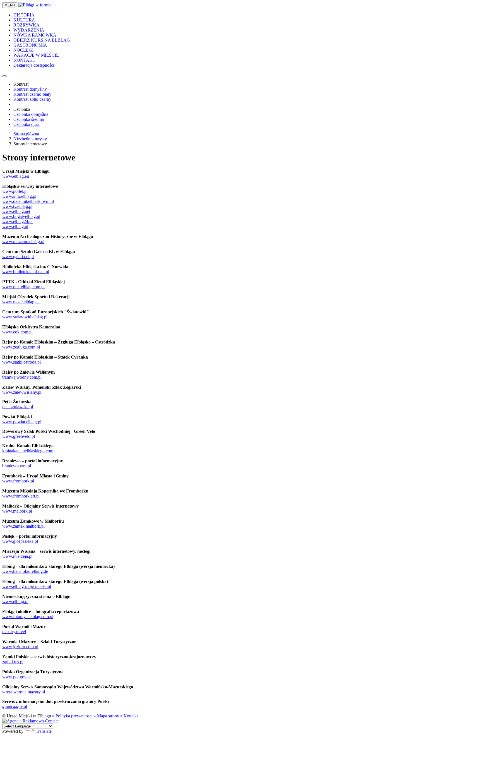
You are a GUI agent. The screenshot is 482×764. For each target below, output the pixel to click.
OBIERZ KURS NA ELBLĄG (41, 40)
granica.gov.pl (14, 706)
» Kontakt (129, 715)
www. (7, 436)
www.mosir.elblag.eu (21, 301)
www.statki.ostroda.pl (21, 362)
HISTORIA (24, 15)
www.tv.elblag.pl (17, 206)
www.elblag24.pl (17, 221)
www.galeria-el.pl (18, 256)
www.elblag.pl (15, 226)
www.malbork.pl (17, 511)
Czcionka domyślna (30, 114)
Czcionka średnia (28, 119)
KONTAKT (24, 60)
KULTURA (24, 20)
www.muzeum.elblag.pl (23, 241)
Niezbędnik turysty (30, 138)
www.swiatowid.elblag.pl (24, 316)
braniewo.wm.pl (16, 465)
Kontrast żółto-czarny (32, 99)
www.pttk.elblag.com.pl (23, 286)
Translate (44, 731)
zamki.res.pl (12, 661)
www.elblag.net (16, 211)
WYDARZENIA (28, 30)
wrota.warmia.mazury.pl (23, 691)
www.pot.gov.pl (16, 676)
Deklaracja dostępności (33, 65)
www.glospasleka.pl (20, 541)
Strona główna (26, 133)
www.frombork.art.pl (21, 496)
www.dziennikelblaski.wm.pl (28, 201)
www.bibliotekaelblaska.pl (25, 271)
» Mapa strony (106, 715)
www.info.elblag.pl (19, 196)
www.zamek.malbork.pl (23, 526)
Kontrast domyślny (30, 89)
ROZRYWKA (26, 25)
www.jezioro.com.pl (20, 646)
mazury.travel (14, 631)
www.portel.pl (15, 191)
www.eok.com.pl (17, 332)
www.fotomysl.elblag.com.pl (27, 616)
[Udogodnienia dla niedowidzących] (4, 76)
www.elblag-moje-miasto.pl (26, 586)
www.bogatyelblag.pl (21, 216)
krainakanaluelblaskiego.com (27, 450)
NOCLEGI (23, 50)
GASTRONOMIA (30, 45)
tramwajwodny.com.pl (22, 377)
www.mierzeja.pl (17, 556)
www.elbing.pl (15, 601)
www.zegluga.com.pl (21, 347)
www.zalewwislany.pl (21, 392)
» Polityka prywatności (72, 715)
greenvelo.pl (24, 436)
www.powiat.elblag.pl (21, 421)
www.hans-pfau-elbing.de (25, 571)
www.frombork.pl (18, 481)
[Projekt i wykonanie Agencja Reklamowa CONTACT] (30, 721)
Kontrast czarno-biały (32, 94)
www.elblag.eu (15, 176)
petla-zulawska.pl (17, 406)
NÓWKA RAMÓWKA (34, 35)
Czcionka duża (26, 124)
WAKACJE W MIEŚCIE (36, 55)
